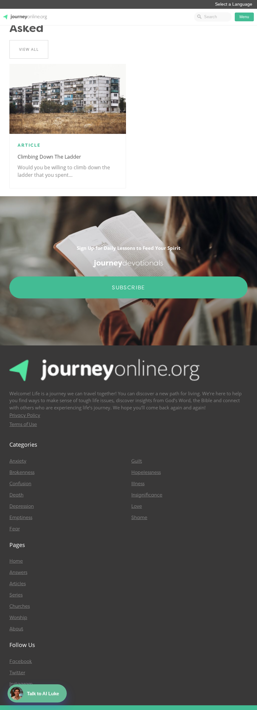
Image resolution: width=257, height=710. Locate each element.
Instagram (21, 684)
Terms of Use (23, 424)
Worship (18, 617)
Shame (139, 517)
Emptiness (20, 517)
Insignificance (146, 495)
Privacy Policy (24, 415)
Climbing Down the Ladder (49, 156)
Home (16, 561)
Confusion (20, 484)
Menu (244, 17)
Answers (18, 572)
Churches (19, 606)
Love (136, 506)
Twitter (17, 673)
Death (16, 495)
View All (29, 49)
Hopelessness (146, 472)
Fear (14, 529)
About (16, 629)
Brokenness (21, 472)
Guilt (136, 461)
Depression (21, 506)
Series (16, 595)
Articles (17, 584)
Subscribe (128, 287)
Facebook (20, 661)
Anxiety (17, 461)
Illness (137, 484)
